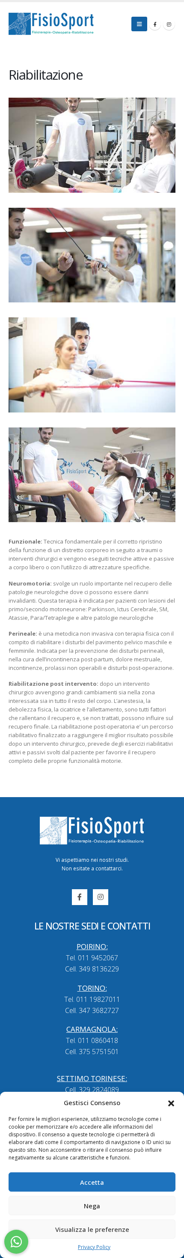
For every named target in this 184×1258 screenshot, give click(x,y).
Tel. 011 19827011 (92, 999)
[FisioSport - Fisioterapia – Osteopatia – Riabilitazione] (51, 24)
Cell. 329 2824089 (92, 1089)
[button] (171, 1102)
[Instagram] (169, 24)
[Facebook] (155, 24)
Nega (92, 1205)
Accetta (92, 1182)
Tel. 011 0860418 (92, 1040)
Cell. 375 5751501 (92, 1051)
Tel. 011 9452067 (92, 957)
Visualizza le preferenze (92, 1229)
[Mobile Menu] (139, 24)
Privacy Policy (94, 1247)
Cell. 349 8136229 (92, 969)
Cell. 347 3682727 (92, 1010)
